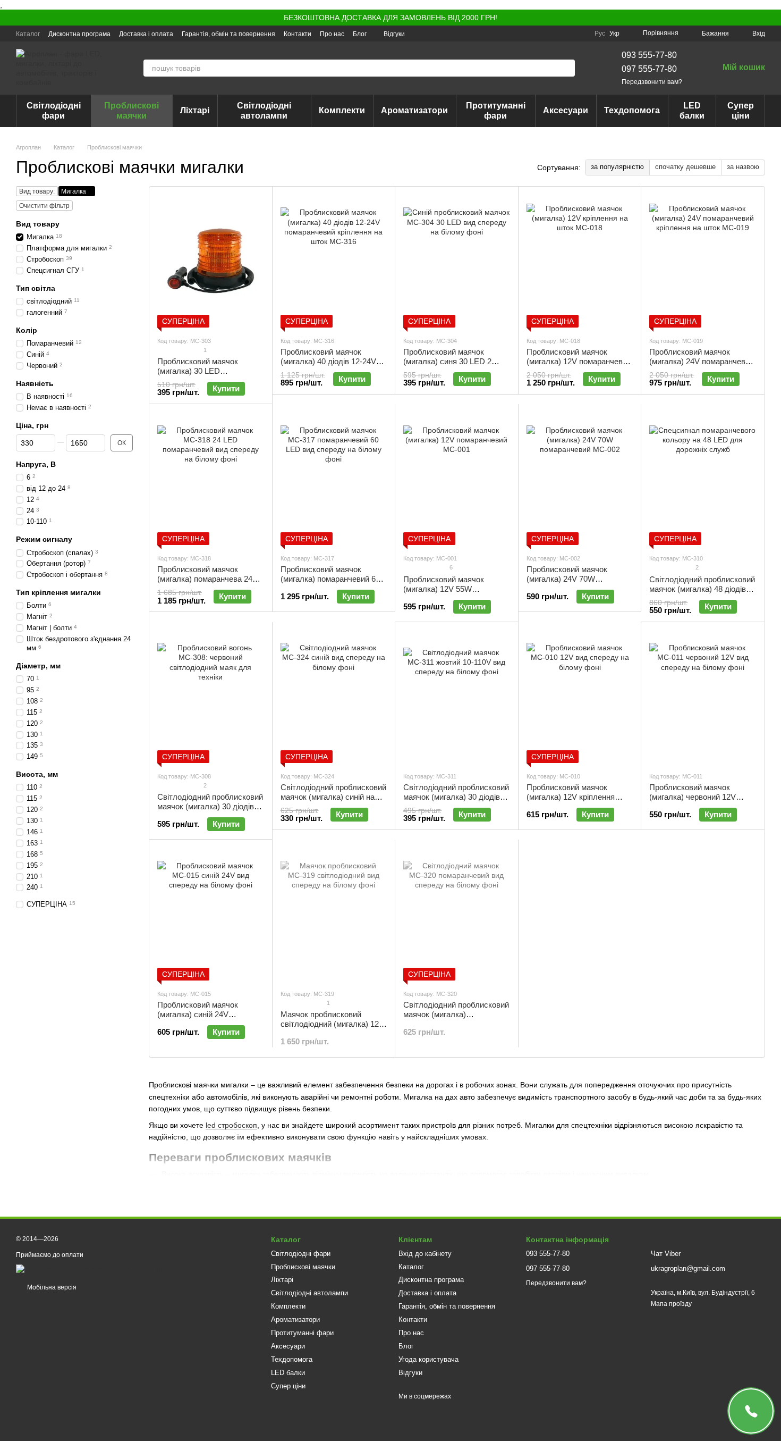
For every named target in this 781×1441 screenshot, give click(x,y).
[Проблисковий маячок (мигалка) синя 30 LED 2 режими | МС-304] (456, 261)
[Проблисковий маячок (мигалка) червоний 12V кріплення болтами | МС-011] (702, 696)
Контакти (297, 34)
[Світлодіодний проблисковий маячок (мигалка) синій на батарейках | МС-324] (334, 696)
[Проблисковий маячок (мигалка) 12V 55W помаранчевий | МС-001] (456, 478)
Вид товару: (37, 191)
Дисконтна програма (79, 34)
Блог (360, 34)
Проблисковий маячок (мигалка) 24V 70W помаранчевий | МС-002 (570, 579)
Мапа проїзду (671, 1304)
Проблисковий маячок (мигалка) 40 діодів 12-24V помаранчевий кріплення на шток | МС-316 (331, 366)
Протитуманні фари (495, 110)
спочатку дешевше (685, 167)
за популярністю (617, 167)
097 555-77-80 (649, 68)
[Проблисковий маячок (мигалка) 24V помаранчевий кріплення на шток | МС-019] (702, 261)
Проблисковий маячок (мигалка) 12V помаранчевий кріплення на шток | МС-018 (579, 361)
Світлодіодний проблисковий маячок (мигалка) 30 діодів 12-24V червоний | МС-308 (210, 806)
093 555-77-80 (649, 55)
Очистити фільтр (44, 206)
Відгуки (394, 34)
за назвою (743, 167)
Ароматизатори (414, 110)
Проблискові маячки (131, 110)
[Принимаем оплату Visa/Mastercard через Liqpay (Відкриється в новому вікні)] (94, 1268)
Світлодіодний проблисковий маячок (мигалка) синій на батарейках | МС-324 (333, 797)
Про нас (332, 34)
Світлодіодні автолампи (264, 110)
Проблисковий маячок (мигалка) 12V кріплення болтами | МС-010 (571, 797)
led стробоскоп (231, 1125)
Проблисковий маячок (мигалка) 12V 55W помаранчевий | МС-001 (446, 589)
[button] (772, 17)
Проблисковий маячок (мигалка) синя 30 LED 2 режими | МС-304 (447, 361)
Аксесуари (565, 110)
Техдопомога (632, 110)
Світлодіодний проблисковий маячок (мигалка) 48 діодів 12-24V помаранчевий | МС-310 (702, 594)
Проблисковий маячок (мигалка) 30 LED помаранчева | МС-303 (198, 371)
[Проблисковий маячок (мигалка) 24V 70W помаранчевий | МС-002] (580, 478)
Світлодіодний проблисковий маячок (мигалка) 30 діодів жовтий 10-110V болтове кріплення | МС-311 (456, 801)
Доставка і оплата (146, 34)
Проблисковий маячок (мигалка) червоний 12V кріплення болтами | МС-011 (700, 797)
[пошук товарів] (566, 68)
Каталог (28, 34)
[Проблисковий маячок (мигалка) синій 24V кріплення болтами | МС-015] (210, 914)
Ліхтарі (194, 110)
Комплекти (342, 110)
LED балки (692, 110)
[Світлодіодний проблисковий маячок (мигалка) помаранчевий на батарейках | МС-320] (456, 914)
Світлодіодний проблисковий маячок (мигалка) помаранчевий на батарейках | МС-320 (456, 1019)
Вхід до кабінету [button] (425, 1254)
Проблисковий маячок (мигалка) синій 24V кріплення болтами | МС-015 (209, 1014)
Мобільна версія (51, 1287)
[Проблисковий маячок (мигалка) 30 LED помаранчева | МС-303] (210, 261)
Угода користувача (428, 1359)
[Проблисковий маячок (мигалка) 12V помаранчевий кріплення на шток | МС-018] (580, 261)
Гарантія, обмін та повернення (228, 34)
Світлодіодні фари (54, 110)
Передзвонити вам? (652, 82)
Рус (600, 33)
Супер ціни (740, 110)
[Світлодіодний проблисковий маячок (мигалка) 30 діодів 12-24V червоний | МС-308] (210, 696)
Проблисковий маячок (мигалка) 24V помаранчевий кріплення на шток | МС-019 (701, 361)
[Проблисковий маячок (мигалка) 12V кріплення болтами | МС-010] (580, 696)
